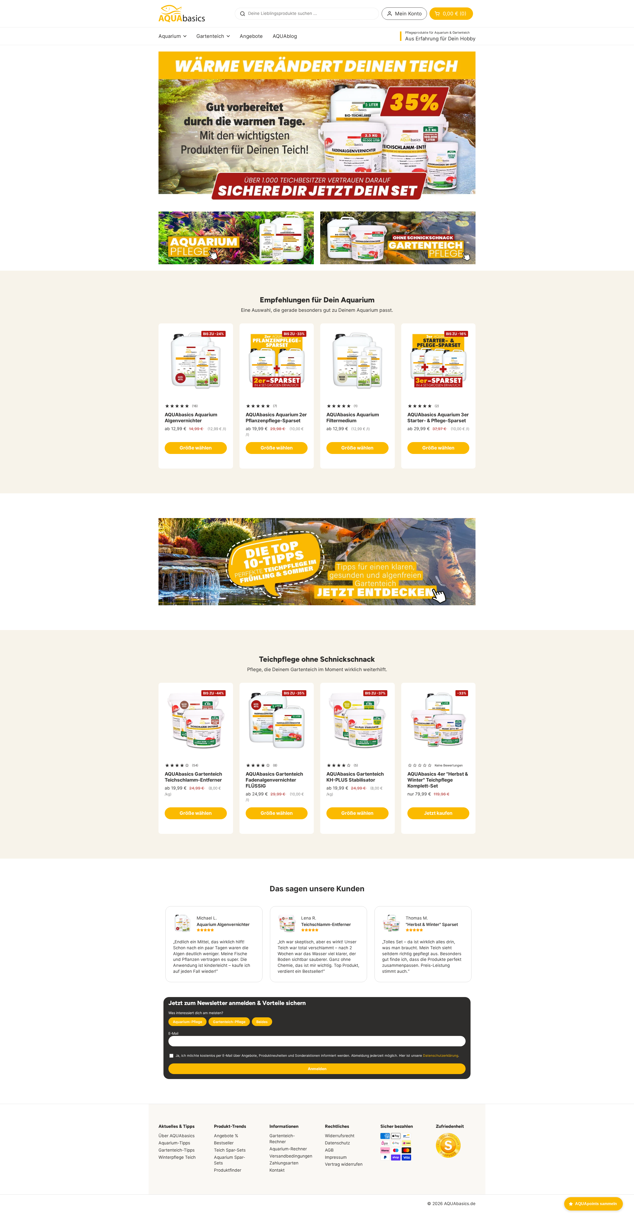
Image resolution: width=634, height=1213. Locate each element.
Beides (262, 1022)
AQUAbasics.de (460, 1203)
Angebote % (226, 1135)
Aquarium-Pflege (187, 1022)
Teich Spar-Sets (230, 1150)
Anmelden (317, 1068)
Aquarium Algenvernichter (223, 924)
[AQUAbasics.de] (181, 13)
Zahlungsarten (283, 1162)
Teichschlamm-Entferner (326, 924)
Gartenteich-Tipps (176, 1150)
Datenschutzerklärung (440, 1055)
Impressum (336, 1157)
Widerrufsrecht (339, 1135)
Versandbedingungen (290, 1156)
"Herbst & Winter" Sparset (432, 924)
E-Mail (173, 1033)
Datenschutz (337, 1142)
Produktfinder (227, 1170)
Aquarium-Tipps (174, 1142)
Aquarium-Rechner (288, 1148)
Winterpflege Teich (177, 1157)
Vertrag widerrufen (344, 1164)
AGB (329, 1150)
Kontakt (277, 1170)
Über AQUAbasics (176, 1135)
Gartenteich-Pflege (229, 1022)
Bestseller (224, 1142)
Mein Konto (408, 14)
